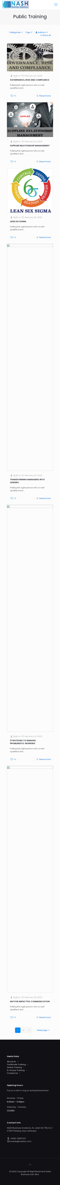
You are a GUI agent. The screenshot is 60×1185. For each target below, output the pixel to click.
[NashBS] (15, 4)
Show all (46, 35)
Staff (15, 75)
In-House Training (16, 1070)
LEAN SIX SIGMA (18, 221)
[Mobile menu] (55, 4)
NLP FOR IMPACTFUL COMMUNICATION (30, 1001)
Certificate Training (16, 1064)
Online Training (14, 1067)
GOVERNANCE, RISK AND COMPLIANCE (29, 79)
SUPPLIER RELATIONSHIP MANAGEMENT (30, 145)
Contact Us (12, 1073)
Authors (42, 32)
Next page (42, 1030)
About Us (11, 1061)
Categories (15, 32)
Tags (27, 32)
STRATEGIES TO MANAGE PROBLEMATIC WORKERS (23, 742)
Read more (45, 95)
